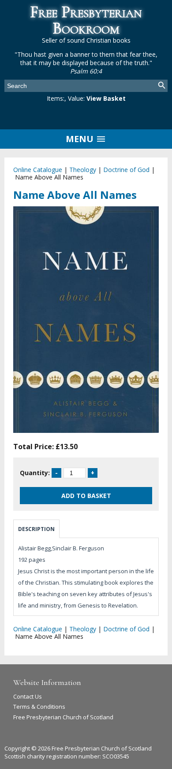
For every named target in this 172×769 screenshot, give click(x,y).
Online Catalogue (37, 169)
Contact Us (27, 696)
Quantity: (35, 473)
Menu (81, 139)
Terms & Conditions (39, 706)
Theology (82, 169)
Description (36, 529)
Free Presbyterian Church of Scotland (63, 717)
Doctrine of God (126, 169)
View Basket (106, 98)
